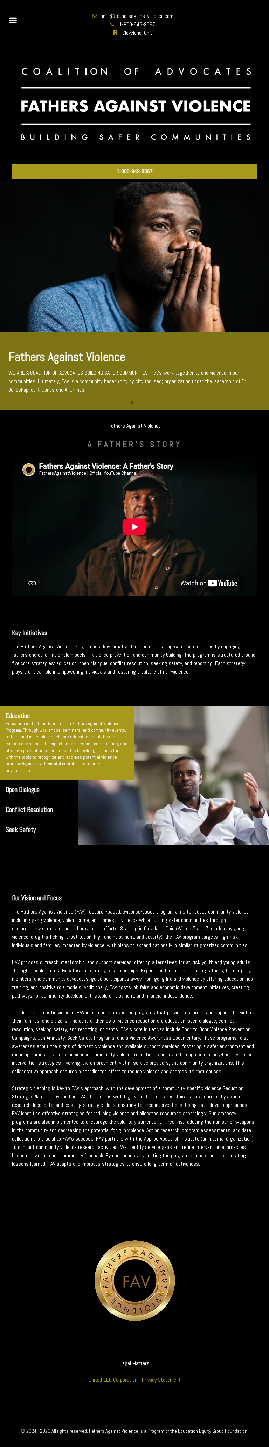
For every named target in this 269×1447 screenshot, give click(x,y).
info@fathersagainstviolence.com (137, 16)
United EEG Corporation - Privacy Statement (135, 1380)
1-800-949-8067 (137, 24)
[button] (132, 402)
